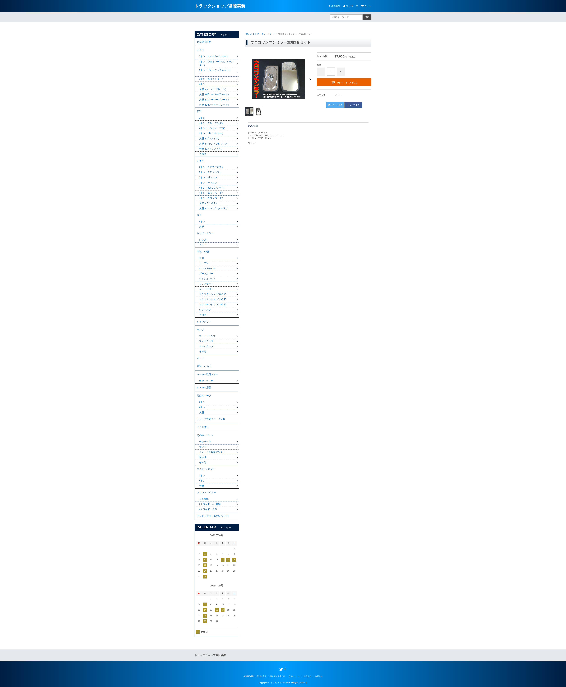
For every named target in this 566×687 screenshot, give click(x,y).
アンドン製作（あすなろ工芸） (213, 516)
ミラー (273, 34)
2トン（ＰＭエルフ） (210, 172)
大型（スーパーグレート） (213, 89)
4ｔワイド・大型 (208, 509)
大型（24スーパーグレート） (214, 104)
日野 (199, 111)
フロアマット (206, 284)
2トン (202, 118)
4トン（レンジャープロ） (212, 128)
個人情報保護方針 (277, 676)
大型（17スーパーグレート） (214, 99)
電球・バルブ (204, 366)
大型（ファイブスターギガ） (214, 208)
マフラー (204, 447)
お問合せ (319, 676)
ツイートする (336, 105)
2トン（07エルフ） (209, 177)
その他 (202, 154)
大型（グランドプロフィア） (214, 143)
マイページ (352, 6)
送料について (294, 676)
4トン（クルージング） (211, 123)
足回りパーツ (204, 395)
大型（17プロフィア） (211, 149)
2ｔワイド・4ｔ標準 (210, 504)
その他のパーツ (205, 435)
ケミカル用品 (204, 387)
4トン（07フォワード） (211, 193)
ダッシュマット (207, 278)
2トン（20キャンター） (211, 79)
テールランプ (206, 346)
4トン (202, 84)
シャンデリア (204, 321)
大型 (201, 226)
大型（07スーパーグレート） (214, 94)
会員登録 (335, 6)
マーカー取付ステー (207, 374)
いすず (200, 160)
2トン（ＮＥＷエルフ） (211, 167)
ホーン (200, 358)
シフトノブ (205, 309)
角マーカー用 (206, 381)
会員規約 (307, 676)
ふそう (200, 50)
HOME (248, 34)
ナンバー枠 (205, 442)
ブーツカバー (206, 273)
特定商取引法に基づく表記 (254, 676)
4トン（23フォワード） (211, 198)
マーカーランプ (207, 336)
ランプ (200, 329)
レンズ (202, 240)
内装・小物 (203, 251)
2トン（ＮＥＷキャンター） (214, 56)
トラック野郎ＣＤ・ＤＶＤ (211, 419)
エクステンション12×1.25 (213, 299)
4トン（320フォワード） (212, 187)
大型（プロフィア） (209, 138)
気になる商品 (204, 42)
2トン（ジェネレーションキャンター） (216, 63)
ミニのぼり (203, 427)
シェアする (354, 105)
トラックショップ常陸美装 (220, 6)
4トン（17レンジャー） (211, 133)
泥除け (202, 457)
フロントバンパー (206, 469)
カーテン (204, 263)
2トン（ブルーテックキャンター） (215, 72)
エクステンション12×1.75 (213, 304)
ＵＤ (199, 215)
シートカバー (206, 289)
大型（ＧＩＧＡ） (208, 203)
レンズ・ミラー (260, 34)
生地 (201, 258)
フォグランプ (206, 341)
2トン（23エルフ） (209, 182)
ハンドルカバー (207, 268)
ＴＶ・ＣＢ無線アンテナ (212, 452)
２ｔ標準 (204, 499)
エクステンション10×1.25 (213, 294)
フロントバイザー (206, 492)
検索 (367, 17)
